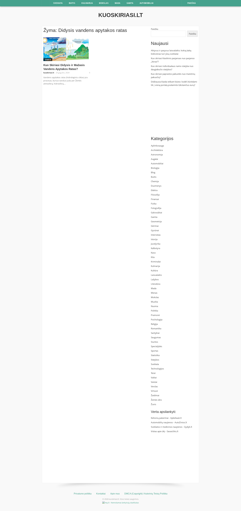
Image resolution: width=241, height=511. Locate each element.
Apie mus (115, 493)
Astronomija (157, 154)
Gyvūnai (155, 230)
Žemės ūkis (156, 399)
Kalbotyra (155, 248)
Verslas (154, 386)
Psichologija (156, 319)
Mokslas (104, 3)
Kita (153, 257)
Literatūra (155, 283)
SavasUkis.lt (172, 431)
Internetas (156, 234)
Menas (154, 292)
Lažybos (155, 279)
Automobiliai (147, 3)
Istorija (154, 239)
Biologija (155, 168)
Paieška (154, 29)
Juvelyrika (155, 243)
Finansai (155, 199)
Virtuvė (154, 390)
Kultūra (154, 270)
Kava (153, 252)
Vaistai (154, 382)
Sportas (154, 350)
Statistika (155, 355)
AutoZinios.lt (181, 422)
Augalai (154, 159)
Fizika (153, 203)
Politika (154, 310)
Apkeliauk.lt (176, 418)
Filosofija (155, 194)
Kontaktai (101, 493)
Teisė (153, 373)
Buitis (72, 3)
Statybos (155, 359)
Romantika (156, 328)
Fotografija (156, 208)
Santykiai (155, 333)
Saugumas (156, 337)
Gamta (130, 3)
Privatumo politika (82, 493)
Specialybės (156, 346)
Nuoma (154, 306)
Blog (153, 172)
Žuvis (153, 404)
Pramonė (155, 315)
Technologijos (157, 368)
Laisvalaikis (156, 275)
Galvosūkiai (156, 212)
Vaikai (154, 377)
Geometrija (156, 221)
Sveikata (58, 3)
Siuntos (154, 341)
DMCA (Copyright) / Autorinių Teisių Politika (145, 493)
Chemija (155, 181)
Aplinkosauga (157, 145)
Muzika (154, 301)
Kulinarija (87, 3)
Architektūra (157, 150)
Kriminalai (156, 261)
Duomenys (156, 185)
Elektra (154, 190)
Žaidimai (155, 395)
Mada (117, 3)
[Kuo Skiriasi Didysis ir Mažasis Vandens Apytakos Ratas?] (66, 49)
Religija (154, 324)
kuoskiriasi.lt (120, 15)
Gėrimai (155, 225)
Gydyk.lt (188, 426)
